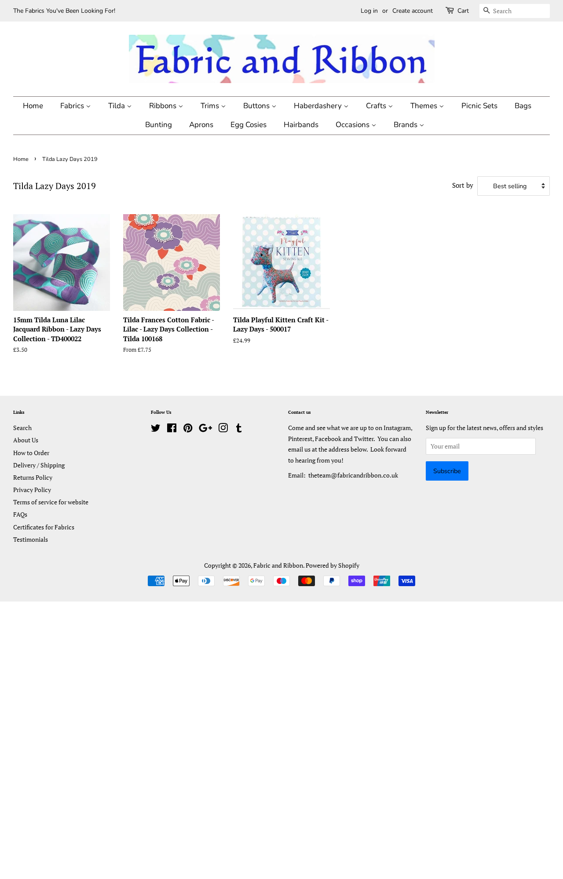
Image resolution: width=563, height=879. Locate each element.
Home (33, 106)
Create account (412, 11)
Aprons (201, 125)
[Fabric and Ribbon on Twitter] (156, 429)
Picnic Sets (479, 106)
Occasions (353, 125)
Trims (211, 106)
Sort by (462, 185)
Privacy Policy (32, 489)
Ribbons (163, 106)
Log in (369, 11)
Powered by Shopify (332, 565)
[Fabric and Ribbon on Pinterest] (188, 429)
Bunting (158, 125)
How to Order (31, 453)
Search (22, 427)
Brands (406, 125)
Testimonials (30, 539)
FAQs (20, 514)
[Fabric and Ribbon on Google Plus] (205, 429)
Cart (463, 11)
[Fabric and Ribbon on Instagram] (223, 429)
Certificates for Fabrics (43, 527)
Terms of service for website (50, 502)
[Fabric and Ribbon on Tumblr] (239, 429)
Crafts (377, 106)
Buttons (257, 106)
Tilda (117, 106)
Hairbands (301, 125)
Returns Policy (32, 477)
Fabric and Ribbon (278, 565)
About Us (25, 440)
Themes (424, 106)
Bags (523, 106)
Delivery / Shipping (39, 465)
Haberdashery (319, 106)
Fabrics (73, 106)
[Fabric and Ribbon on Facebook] (172, 429)
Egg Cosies (248, 125)
